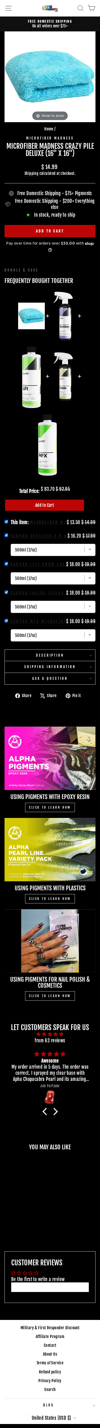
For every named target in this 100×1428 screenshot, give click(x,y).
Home (49, 128)
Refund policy (50, 1371)
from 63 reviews (50, 1040)
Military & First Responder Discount (50, 1327)
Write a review (50, 1287)
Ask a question (50, 678)
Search (49, 1389)
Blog (48, 1405)
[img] (50, 1034)
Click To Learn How (50, 807)
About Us (50, 1354)
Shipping (31, 173)
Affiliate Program (50, 1336)
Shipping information (50, 667)
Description (50, 655)
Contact (50, 1345)
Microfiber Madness (50, 138)
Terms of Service (50, 1362)
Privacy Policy (50, 1380)
